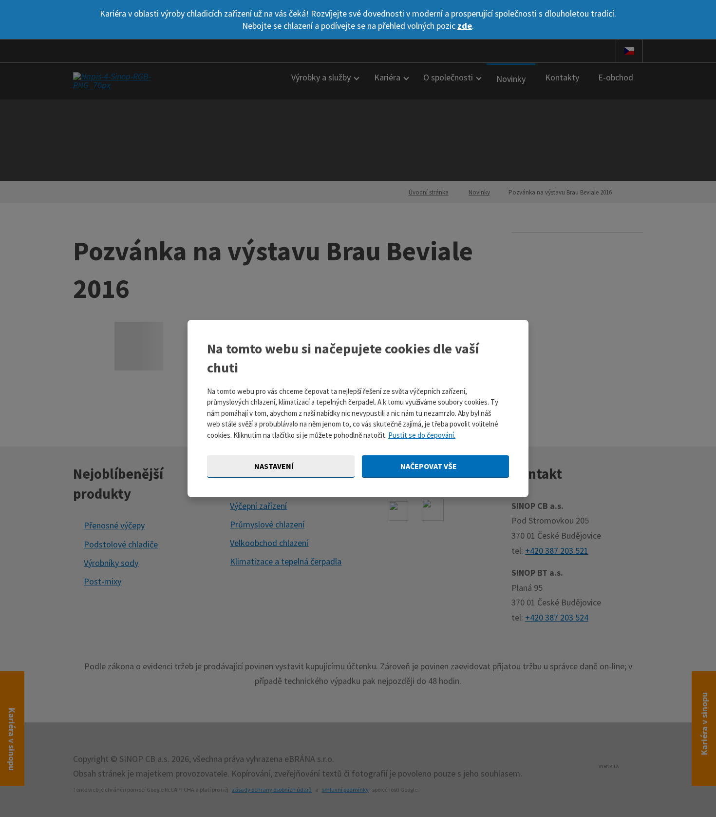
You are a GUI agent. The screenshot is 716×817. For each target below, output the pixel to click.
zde (464, 25)
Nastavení (274, 466)
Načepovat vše (429, 466)
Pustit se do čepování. (421, 435)
